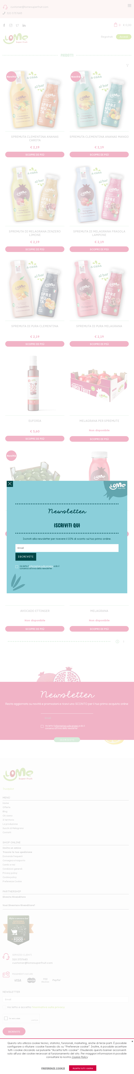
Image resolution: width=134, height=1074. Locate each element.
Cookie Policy (80, 1057)
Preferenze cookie (53, 1068)
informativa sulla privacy (41, 566)
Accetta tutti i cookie (83, 1068)
